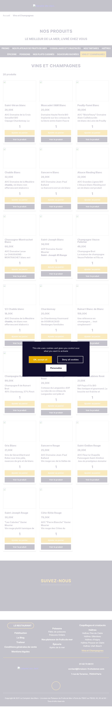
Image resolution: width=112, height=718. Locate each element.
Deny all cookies (70, 359)
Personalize (56, 368)
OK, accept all (40, 359)
